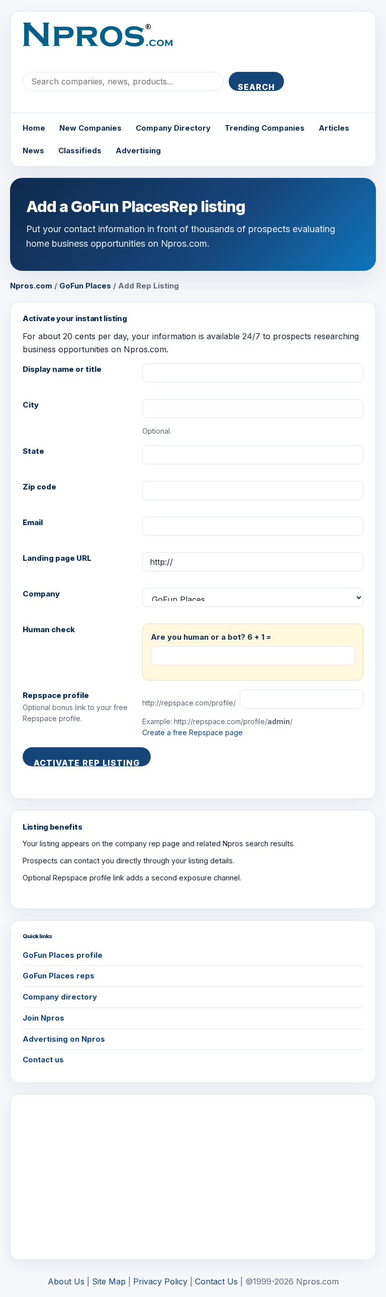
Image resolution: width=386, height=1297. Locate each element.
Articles (334, 128)
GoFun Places (85, 285)
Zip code (39, 486)
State (33, 451)
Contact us (43, 1059)
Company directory (60, 997)
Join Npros (43, 1018)
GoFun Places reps (58, 975)
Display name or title (62, 369)
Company (41, 593)
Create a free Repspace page (192, 732)
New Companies (90, 128)
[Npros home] (105, 43)
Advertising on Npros (64, 1039)
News (33, 150)
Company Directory (173, 128)
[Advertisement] (193, 1177)
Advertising (138, 150)
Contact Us (216, 1281)
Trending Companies (265, 128)
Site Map (109, 1281)
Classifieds (80, 150)
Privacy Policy (160, 1281)
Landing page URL (57, 558)
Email (33, 522)
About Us (66, 1281)
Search (256, 86)
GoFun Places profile (63, 955)
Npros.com (31, 285)
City (31, 405)
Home (34, 128)
